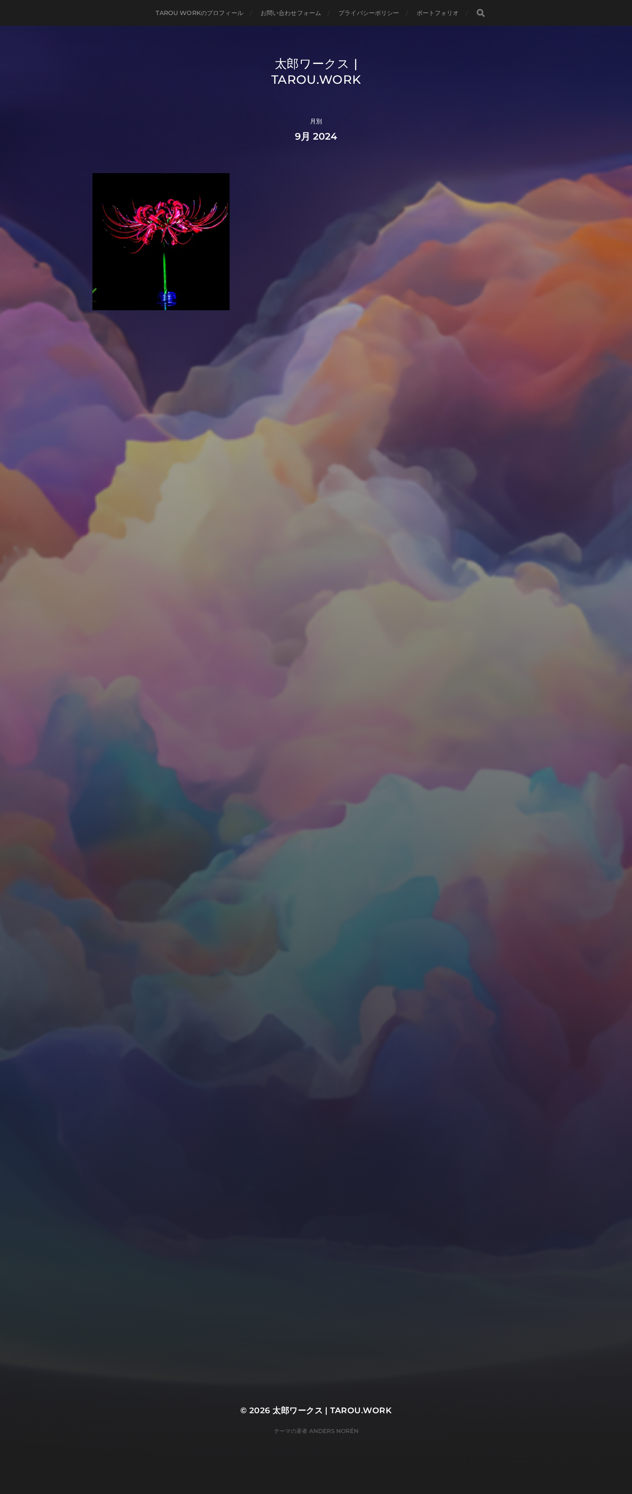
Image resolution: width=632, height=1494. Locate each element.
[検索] (480, 13)
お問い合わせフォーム (291, 13)
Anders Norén (334, 1430)
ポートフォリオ (438, 13)
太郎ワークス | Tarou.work (332, 1410)
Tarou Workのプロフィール (199, 13)
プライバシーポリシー (368, 13)
